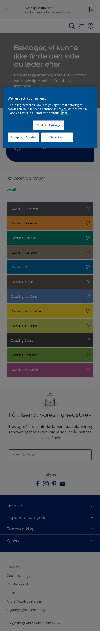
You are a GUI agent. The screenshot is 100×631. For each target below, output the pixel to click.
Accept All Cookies (23, 137)
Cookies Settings (48, 125)
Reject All (57, 137)
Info (65, 112)
